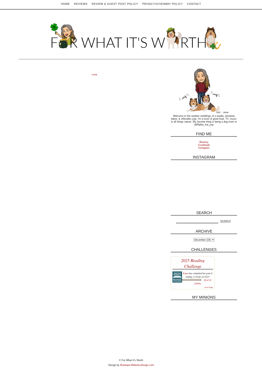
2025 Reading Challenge (193, 263)
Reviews (80, 3)
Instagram (203, 147)
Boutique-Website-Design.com (137, 365)
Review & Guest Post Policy (115, 3)
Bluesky (203, 142)
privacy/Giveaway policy (162, 3)
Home (65, 3)
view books (208, 287)
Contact (194, 3)
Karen (186, 273)
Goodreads (204, 145)
